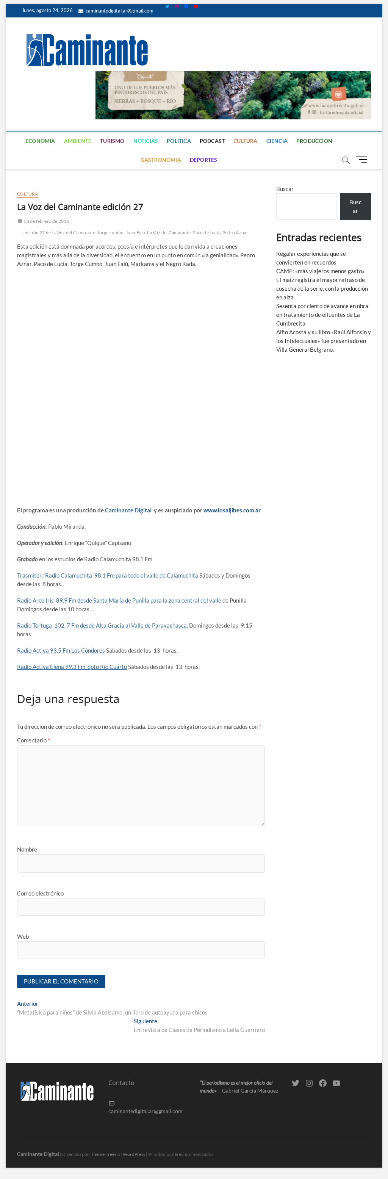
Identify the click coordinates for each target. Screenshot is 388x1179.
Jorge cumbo (110, 232)
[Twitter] (167, 6)
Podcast (212, 141)
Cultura (245, 141)
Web (23, 936)
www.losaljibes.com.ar (232, 510)
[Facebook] (186, 6)
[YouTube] (195, 6)
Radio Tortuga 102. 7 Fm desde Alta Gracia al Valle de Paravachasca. (102, 625)
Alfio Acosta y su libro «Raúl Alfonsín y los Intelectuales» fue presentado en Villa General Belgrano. (323, 341)
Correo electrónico (40, 893)
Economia (40, 141)
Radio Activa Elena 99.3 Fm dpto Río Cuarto (72, 666)
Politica (179, 141)
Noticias (145, 141)
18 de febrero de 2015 (46, 221)
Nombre (27, 849)
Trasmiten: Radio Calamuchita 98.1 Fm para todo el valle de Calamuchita (107, 575)
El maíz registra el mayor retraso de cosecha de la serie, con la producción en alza (322, 288)
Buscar (285, 188)
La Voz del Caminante (169, 232)
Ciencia (277, 141)
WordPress (134, 1154)
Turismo (112, 141)
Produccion (314, 141)
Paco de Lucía (206, 232)
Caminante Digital (128, 510)
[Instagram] (176, 6)
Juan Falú (136, 232)
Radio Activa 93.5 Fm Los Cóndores (61, 650)
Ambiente (78, 141)
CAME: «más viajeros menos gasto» (320, 271)
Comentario (33, 740)
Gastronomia (161, 160)
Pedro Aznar (235, 232)
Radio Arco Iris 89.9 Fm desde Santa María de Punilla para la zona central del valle (119, 600)
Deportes (203, 160)
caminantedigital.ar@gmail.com (118, 11)
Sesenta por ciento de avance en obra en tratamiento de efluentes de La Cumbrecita (322, 314)
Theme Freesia (105, 1154)
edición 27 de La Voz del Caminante (59, 232)
